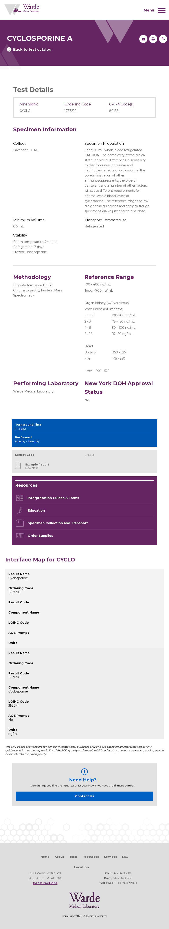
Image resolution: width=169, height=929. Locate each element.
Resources (91, 856)
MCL (125, 856)
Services (110, 856)
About (59, 856)
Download (32, 467)
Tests (73, 856)
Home (45, 856)
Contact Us (84, 796)
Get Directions (45, 883)
